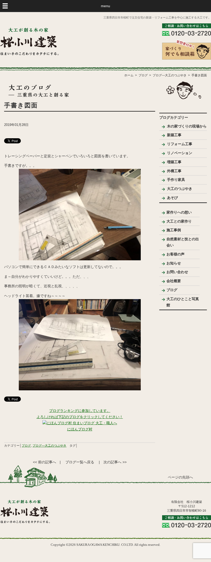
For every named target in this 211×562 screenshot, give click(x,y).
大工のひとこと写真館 (182, 302)
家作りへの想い (179, 212)
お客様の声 (175, 254)
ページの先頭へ (180, 477)
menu (105, 6)
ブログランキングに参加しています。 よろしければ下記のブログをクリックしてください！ (80, 414)
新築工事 (174, 135)
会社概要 (173, 281)
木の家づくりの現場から (187, 126)
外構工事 (174, 171)
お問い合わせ (177, 272)
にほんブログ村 (79, 429)
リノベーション (179, 153)
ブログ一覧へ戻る (79, 462)
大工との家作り (179, 221)
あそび (172, 198)
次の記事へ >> (115, 462)
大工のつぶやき (179, 189)
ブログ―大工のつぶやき (49, 445)
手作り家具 (176, 180)
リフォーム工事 (179, 144)
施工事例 (173, 230)
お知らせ (173, 263)
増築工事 (174, 162)
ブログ (26, 445)
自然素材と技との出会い (182, 242)
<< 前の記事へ (44, 462)
